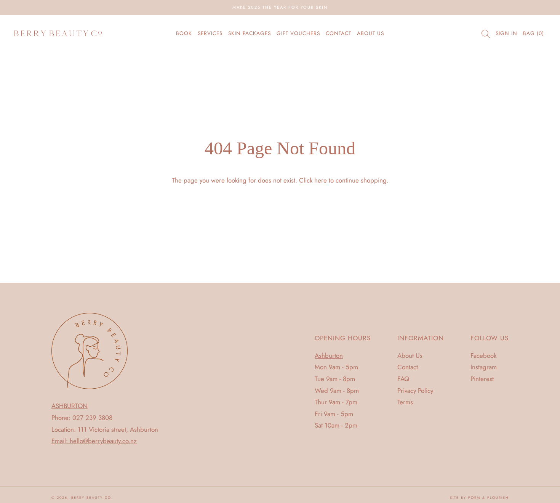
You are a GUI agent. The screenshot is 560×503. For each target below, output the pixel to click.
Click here (313, 180)
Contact (338, 33)
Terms (405, 402)
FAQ (403, 378)
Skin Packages (249, 33)
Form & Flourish (488, 497)
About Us (370, 33)
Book (184, 33)
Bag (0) (533, 33)
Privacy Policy (415, 390)
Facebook (483, 355)
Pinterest (482, 378)
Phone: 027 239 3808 (81, 417)
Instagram (483, 367)
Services (210, 33)
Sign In (506, 33)
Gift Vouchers (298, 33)
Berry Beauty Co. (92, 497)
